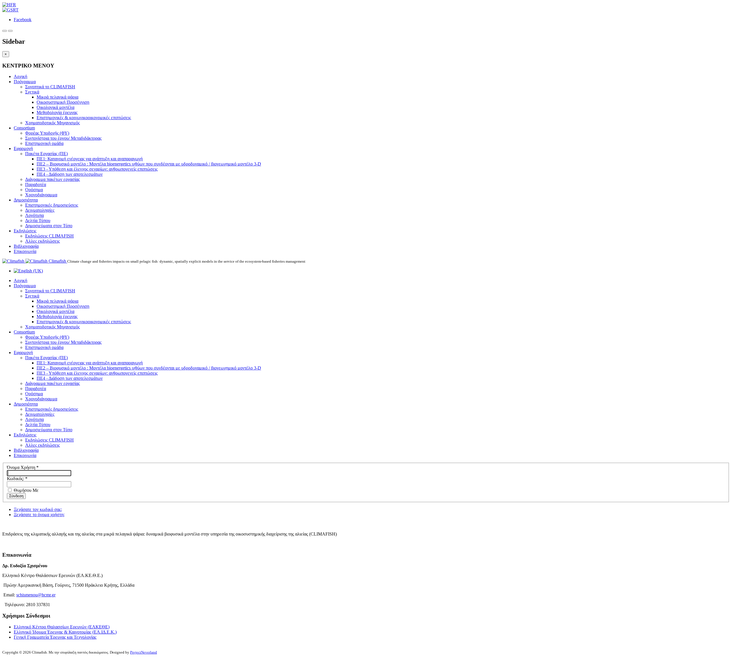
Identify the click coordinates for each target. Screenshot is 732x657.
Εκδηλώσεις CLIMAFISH (49, 235)
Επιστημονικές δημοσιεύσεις (51, 205)
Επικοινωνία (25, 251)
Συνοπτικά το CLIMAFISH (50, 86)
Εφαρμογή (23, 148)
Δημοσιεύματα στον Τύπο (48, 225)
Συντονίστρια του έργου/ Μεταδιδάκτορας (63, 138)
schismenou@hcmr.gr (35, 594)
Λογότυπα (34, 215)
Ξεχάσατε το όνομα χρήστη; (39, 514)
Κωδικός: (17, 478)
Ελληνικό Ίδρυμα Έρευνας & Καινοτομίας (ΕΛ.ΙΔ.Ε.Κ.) (65, 632)
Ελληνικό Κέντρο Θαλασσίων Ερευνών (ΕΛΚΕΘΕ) (62, 626)
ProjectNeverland (143, 652)
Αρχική (20, 76)
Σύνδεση (16, 496)
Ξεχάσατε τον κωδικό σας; (38, 509)
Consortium (24, 127)
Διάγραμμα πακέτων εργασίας (52, 179)
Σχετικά (32, 91)
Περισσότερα (14, 543)
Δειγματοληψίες (39, 210)
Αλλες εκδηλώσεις (42, 241)
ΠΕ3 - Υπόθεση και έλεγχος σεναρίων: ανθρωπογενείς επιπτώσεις (97, 169)
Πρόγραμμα (25, 81)
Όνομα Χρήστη (23, 467)
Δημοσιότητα (26, 199)
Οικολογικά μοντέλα (55, 107)
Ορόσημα (34, 189)
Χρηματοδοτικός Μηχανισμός (52, 122)
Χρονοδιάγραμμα (41, 194)
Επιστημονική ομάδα (44, 143)
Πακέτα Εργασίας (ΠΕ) (46, 153)
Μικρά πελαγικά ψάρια (57, 97)
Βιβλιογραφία (26, 246)
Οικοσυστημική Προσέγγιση (63, 102)
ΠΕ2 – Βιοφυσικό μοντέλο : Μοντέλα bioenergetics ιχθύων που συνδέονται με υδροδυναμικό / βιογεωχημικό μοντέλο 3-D (149, 163)
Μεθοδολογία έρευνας (57, 112)
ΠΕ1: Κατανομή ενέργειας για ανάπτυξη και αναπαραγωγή (90, 158)
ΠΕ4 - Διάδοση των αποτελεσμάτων (70, 174)
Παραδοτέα (35, 184)
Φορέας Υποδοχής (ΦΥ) (47, 133)
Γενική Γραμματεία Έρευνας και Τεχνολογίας (55, 637)
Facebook (22, 19)
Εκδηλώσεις (25, 230)
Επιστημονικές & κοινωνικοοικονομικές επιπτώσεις (84, 117)
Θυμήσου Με (26, 490)
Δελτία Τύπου (37, 220)
